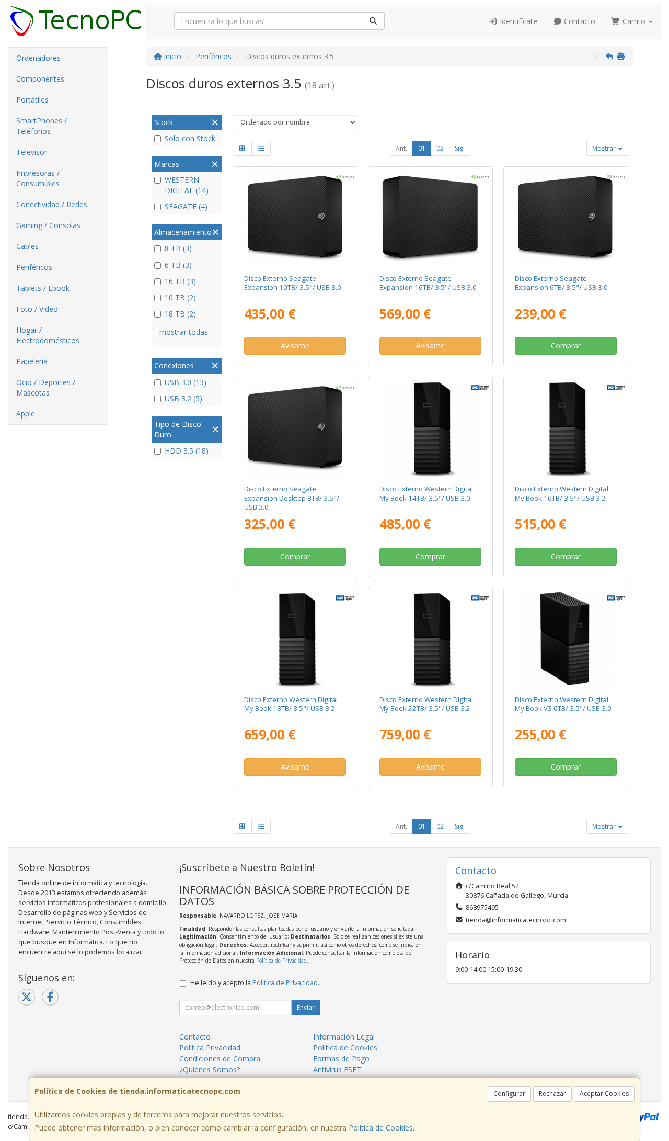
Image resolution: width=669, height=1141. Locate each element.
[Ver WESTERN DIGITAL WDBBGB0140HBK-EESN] (430, 428)
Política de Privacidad (281, 960)
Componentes (40, 79)
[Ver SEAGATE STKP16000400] (430, 218)
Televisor (31, 152)
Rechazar (552, 1093)
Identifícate (517, 21)
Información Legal (344, 1037)
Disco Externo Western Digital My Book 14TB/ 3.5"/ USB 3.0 (426, 493)
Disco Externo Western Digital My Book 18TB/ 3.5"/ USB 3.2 (291, 704)
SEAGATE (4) (186, 206)
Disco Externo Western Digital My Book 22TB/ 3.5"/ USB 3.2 (426, 704)
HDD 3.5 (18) (187, 451)
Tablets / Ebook (43, 288)
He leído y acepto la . (254, 982)
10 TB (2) (180, 297)
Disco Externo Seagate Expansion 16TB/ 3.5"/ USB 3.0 (428, 283)
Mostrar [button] (604, 148)
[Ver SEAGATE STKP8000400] (295, 428)
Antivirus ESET (337, 1070)
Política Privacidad (209, 1048)
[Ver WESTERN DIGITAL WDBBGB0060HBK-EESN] (565, 639)
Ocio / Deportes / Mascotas (45, 387)
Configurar (509, 1093)
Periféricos (34, 267)
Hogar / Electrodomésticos (47, 335)
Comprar (566, 346)
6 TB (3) (178, 265)
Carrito (634, 21)
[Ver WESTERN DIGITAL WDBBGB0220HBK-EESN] (430, 639)
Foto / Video (37, 309)
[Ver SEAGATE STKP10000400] (295, 218)
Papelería (32, 361)
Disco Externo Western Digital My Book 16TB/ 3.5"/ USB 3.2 (561, 493)
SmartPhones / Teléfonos (41, 126)
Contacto (578, 21)
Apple (25, 414)
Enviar (306, 1007)
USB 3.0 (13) (185, 382)
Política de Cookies (381, 1128)
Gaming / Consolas (48, 225)
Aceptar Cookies (604, 1093)
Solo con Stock (190, 138)
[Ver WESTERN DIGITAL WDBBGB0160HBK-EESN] (565, 428)
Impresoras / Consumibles (38, 178)
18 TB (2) (180, 314)
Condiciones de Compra (219, 1059)
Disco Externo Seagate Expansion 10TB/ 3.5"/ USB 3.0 (292, 283)
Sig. (460, 148)
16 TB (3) (180, 281)
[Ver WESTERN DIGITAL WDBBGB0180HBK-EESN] (295, 639)
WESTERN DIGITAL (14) (187, 185)
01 (421, 148)
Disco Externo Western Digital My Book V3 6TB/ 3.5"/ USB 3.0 (563, 704)
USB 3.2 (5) (183, 398)
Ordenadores (38, 58)
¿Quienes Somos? (209, 1070)
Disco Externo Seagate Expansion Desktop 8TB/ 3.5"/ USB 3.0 (291, 498)
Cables (27, 246)
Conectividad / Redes (51, 204)
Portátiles (32, 100)
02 (440, 148)
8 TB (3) (178, 248)
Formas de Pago (341, 1059)
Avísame (295, 346)
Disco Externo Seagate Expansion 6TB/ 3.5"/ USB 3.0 (561, 283)
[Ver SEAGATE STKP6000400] (565, 218)
